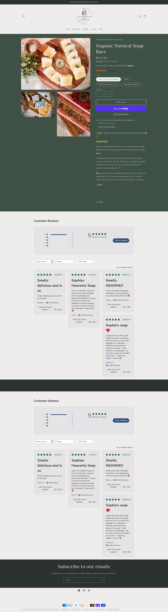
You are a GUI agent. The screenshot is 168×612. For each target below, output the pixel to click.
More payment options (121, 114)
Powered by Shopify (52, 609)
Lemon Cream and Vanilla (108, 79)
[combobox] (65, 262)
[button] (23, 16)
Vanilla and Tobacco (132, 84)
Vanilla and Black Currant (108, 84)
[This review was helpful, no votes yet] (55, 309)
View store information (106, 127)
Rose (126, 79)
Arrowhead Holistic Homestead (36, 609)
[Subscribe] (101, 580)
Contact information (113, 609)
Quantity (99, 89)
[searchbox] (42, 261)
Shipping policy (100, 609)
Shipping (99, 61)
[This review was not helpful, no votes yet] (59, 309)
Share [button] (101, 202)
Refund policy (65, 609)
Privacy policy (76, 609)
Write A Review (121, 240)
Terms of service (88, 609)
